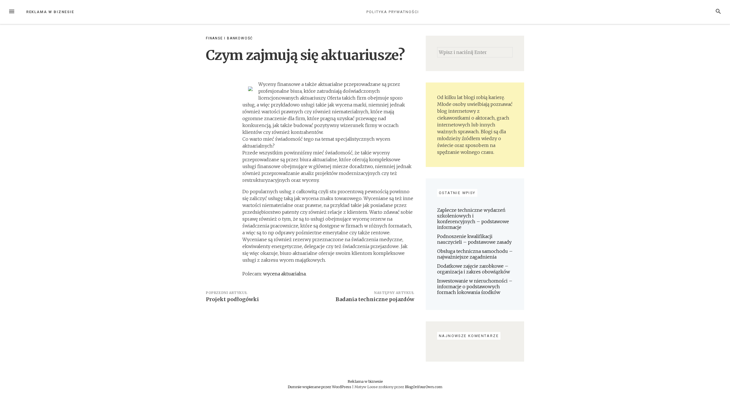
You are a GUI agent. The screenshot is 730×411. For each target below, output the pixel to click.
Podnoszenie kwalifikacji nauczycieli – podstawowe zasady (474, 239)
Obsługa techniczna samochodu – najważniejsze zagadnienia (475, 254)
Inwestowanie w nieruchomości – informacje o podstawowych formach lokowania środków (474, 286)
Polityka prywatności (392, 12)
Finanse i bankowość (229, 38)
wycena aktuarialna (284, 274)
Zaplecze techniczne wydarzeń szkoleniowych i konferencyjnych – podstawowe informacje (473, 218)
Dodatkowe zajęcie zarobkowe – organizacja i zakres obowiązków (473, 269)
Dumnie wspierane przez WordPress (320, 386)
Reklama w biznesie (50, 12)
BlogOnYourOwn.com (423, 386)
